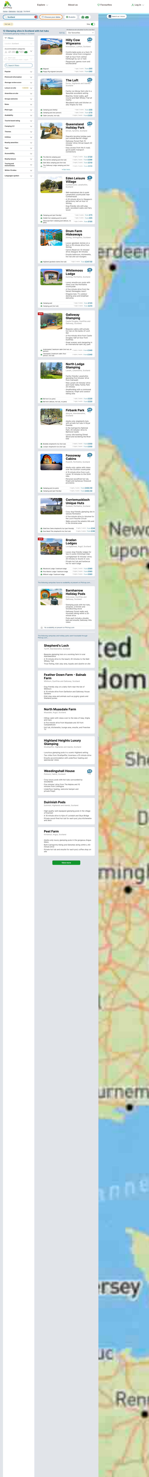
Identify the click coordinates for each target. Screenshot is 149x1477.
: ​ (62, 33)
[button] (18, 51)
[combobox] (20, 17)
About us (73, 4)
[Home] (7, 5)
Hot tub (19, 11)
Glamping (12, 11)
